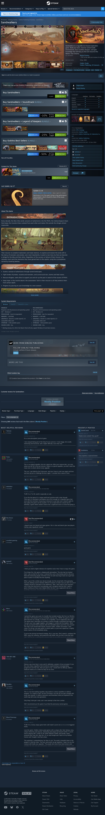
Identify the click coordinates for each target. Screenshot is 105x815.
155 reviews (9, 688)
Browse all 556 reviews (38, 771)
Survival (88, 70)
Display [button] (62, 411)
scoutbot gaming (11, 540)
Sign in (4, 75)
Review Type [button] (6, 411)
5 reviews (8, 433)
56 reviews (9, 719)
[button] (4, 8)
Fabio (8, 457)
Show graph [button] (97, 411)
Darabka (8, 684)
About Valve (63, 796)
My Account (94, 806)
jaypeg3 (8, 561)
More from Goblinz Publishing (28, 343)
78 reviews (9, 460)
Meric (8, 608)
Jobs (61, 799)
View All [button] (64, 186)
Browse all (63, 166)
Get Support (94, 802)
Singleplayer (69, 70)
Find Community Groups (79, 166)
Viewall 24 (99, 119)
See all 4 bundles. (7, 158)
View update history (78, 157)
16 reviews (9, 542)
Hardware (62, 802)
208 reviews (9, 563)
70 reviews (9, 488)
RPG (77, 130)
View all (95, 372)
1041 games (9, 459)
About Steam (46, 796)
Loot (92, 70)
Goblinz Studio (84, 63)
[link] (47, 115)
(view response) (6, 764)
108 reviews (9, 610)
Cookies (76, 806)
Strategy (81, 130)
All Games (4, 20)
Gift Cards (45, 809)
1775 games (9, 686)
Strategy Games (12, 20)
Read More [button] (71, 593)
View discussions (77, 163)
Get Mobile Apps (96, 799)
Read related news (77, 160)
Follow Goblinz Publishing (26, 348)
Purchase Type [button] (18, 411)
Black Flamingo (11, 717)
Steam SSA (45, 799)
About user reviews (87, 393)
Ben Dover (9, 518)
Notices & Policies (79, 802)
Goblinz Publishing (85, 65)
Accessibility (77, 799)
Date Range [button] (42, 411)
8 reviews (8, 658)
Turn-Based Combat (79, 70)
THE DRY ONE (10, 657)
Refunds (76, 809)
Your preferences (99, 393)
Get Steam (94, 796)
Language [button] (31, 411)
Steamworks (46, 802)
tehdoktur (9, 486)
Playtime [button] (52, 411)
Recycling (63, 806)
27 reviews (9, 520)
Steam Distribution (47, 806)
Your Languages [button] (11, 417)
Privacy (76, 796)
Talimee (8, 431)
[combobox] (81, 8)
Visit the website (77, 146)
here (40, 378)
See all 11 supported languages (80, 109)
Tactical (97, 70)
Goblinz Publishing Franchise (27, 20)
